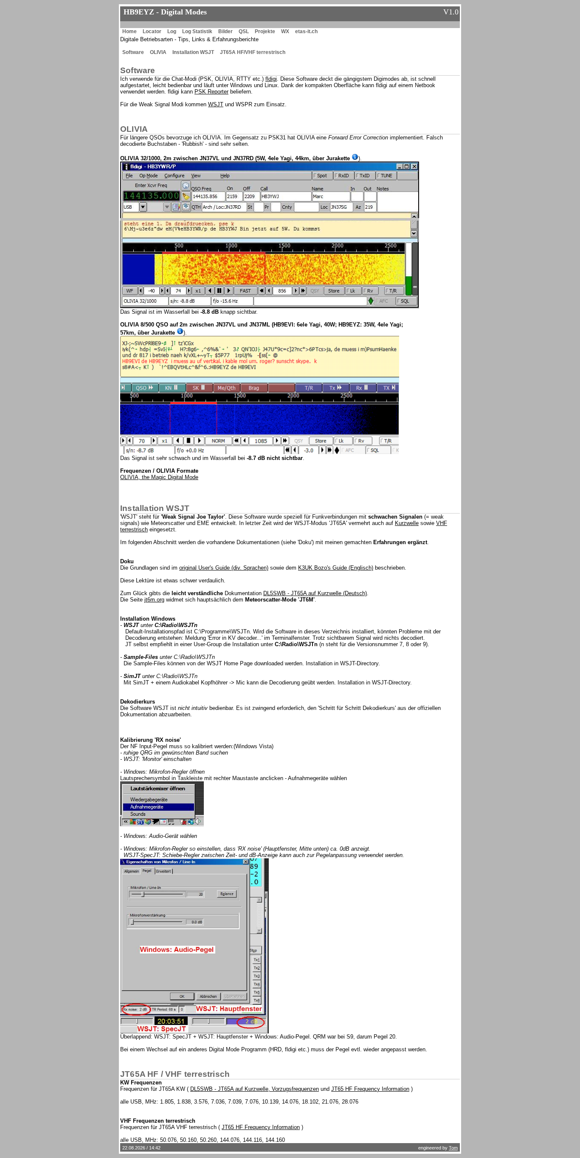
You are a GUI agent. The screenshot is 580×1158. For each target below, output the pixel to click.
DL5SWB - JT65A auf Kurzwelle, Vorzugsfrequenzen (254, 1089)
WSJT (215, 104)
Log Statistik (197, 31)
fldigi (271, 79)
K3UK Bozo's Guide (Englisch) (335, 568)
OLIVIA (158, 52)
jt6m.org (154, 599)
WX (285, 31)
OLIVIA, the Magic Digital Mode (159, 477)
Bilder (225, 31)
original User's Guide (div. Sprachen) (223, 568)
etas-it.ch (306, 31)
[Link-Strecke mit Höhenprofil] (355, 156)
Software (133, 52)
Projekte (265, 31)
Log (171, 31)
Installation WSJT (193, 52)
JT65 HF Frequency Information (370, 1089)
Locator (152, 31)
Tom (453, 1147)
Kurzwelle (407, 523)
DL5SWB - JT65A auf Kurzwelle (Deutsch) (315, 593)
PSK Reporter (211, 91)
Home (129, 31)
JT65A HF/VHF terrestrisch (252, 52)
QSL (244, 31)
